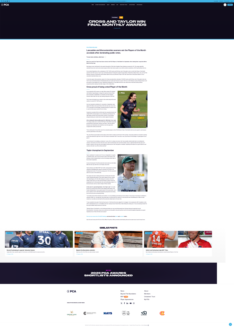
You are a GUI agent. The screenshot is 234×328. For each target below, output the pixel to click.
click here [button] (101, 57)
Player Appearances (127, 299)
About (146, 291)
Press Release (114, 17)
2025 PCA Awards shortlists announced (108, 273)
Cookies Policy (132, 325)
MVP (121, 17)
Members (147, 294)
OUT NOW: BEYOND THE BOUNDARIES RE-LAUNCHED (116, 1)
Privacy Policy (138, 325)
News (122, 291)
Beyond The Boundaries (128, 294)
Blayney (145, 325)
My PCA (146, 299)
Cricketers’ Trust (149, 297)
